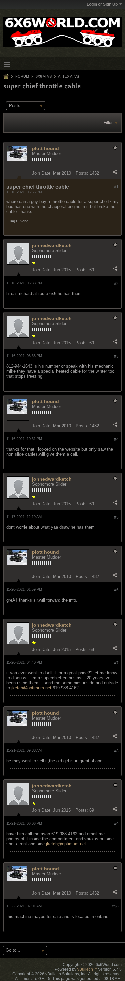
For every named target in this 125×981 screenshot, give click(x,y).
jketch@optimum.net (31, 687)
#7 (116, 663)
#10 (115, 906)
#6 (116, 590)
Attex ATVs (68, 76)
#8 (116, 751)
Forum (22, 76)
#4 (116, 439)
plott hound (45, 148)
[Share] (114, 171)
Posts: (82, 173)
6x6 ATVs (44, 76)
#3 (116, 356)
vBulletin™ (87, 969)
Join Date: (42, 173)
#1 (116, 186)
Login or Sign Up (102, 4)
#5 (116, 517)
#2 (116, 283)
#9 (116, 824)
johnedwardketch (52, 245)
